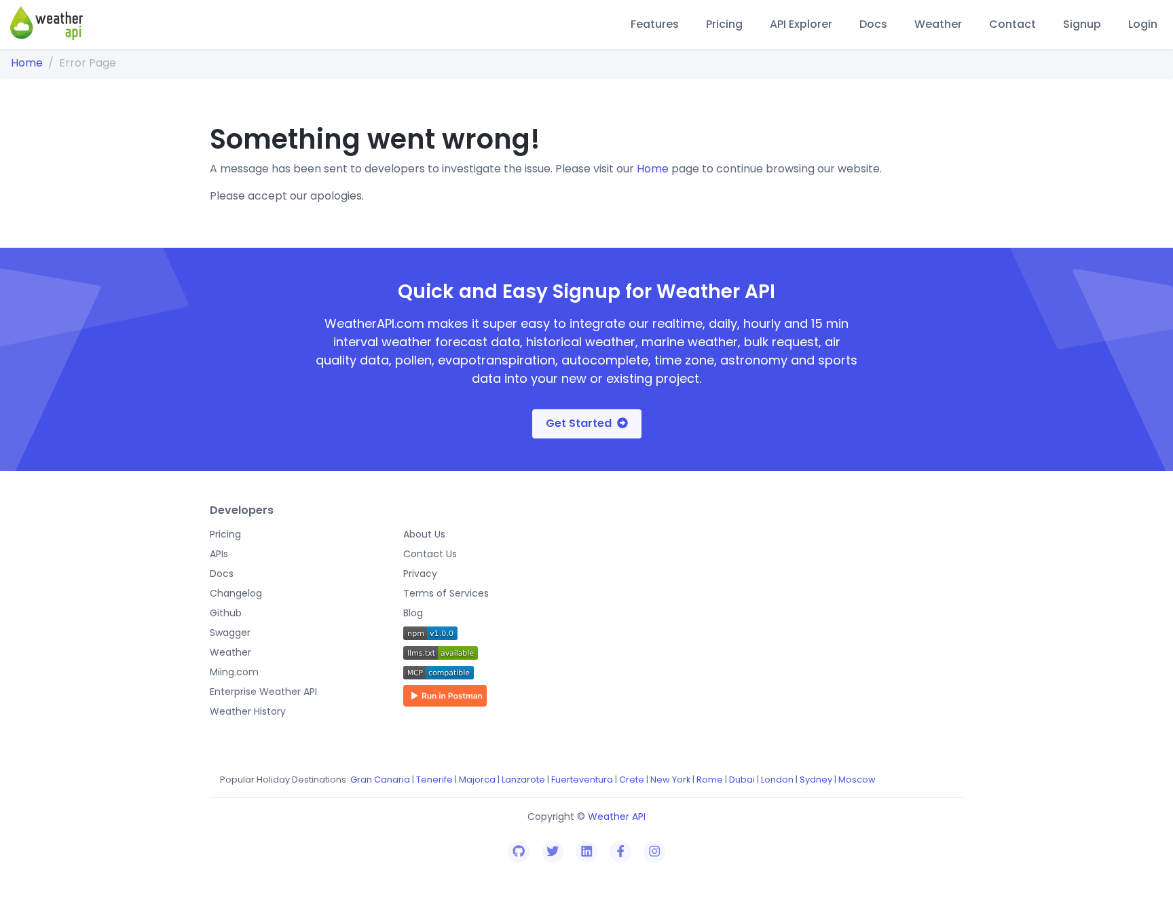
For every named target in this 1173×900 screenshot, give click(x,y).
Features (655, 24)
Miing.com (234, 672)
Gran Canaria (380, 779)
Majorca (477, 779)
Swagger (230, 632)
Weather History (248, 711)
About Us (424, 534)
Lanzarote (523, 779)
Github (226, 613)
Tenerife (434, 779)
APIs (219, 554)
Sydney (816, 779)
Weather (938, 24)
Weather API (617, 816)
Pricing (724, 24)
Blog (413, 613)
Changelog (236, 593)
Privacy (420, 573)
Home (27, 63)
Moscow (857, 779)
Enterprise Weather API (263, 691)
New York (670, 779)
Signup (1082, 24)
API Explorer (801, 24)
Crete (631, 779)
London (777, 779)
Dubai (742, 779)
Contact (1012, 24)
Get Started (579, 423)
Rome (709, 779)
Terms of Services (446, 593)
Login (1142, 24)
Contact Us (430, 554)
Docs (873, 24)
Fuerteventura (582, 779)
